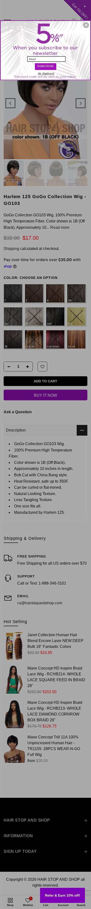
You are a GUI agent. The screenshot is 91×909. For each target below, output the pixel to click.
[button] (86, 25)
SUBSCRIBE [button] (45, 66)
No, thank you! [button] (46, 73)
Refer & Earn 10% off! (62, 895)
